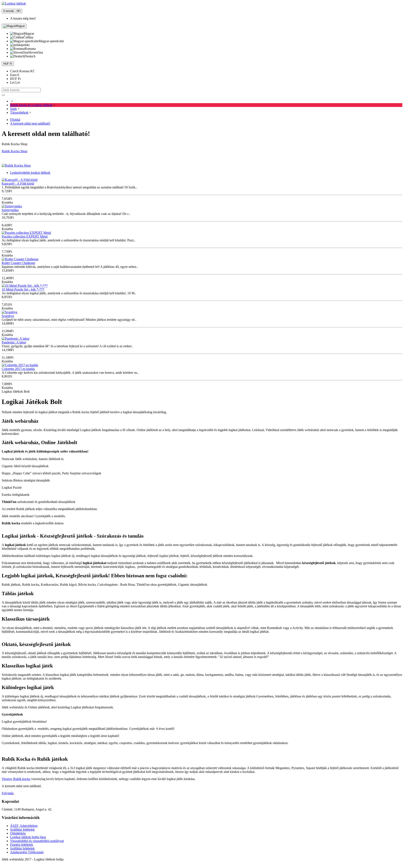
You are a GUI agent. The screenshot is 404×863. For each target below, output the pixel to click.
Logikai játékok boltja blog (28, 837)
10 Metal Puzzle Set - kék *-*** (23, 289)
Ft (15, 78)
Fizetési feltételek (21, 844)
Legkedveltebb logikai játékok (30, 172)
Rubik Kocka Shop (14, 151)
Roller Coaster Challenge (18, 263)
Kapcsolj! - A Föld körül (18, 183)
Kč (22, 71)
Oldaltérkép (18, 833)
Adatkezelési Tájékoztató (27, 852)
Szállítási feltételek (22, 829)
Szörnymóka (10, 210)
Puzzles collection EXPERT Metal (25, 236)
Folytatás (8, 793)
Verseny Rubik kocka (16, 779)
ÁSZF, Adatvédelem (23, 825)
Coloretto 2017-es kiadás (18, 369)
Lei (15, 82)
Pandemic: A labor (14, 342)
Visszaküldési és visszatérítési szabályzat (37, 841)
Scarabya (8, 316)
